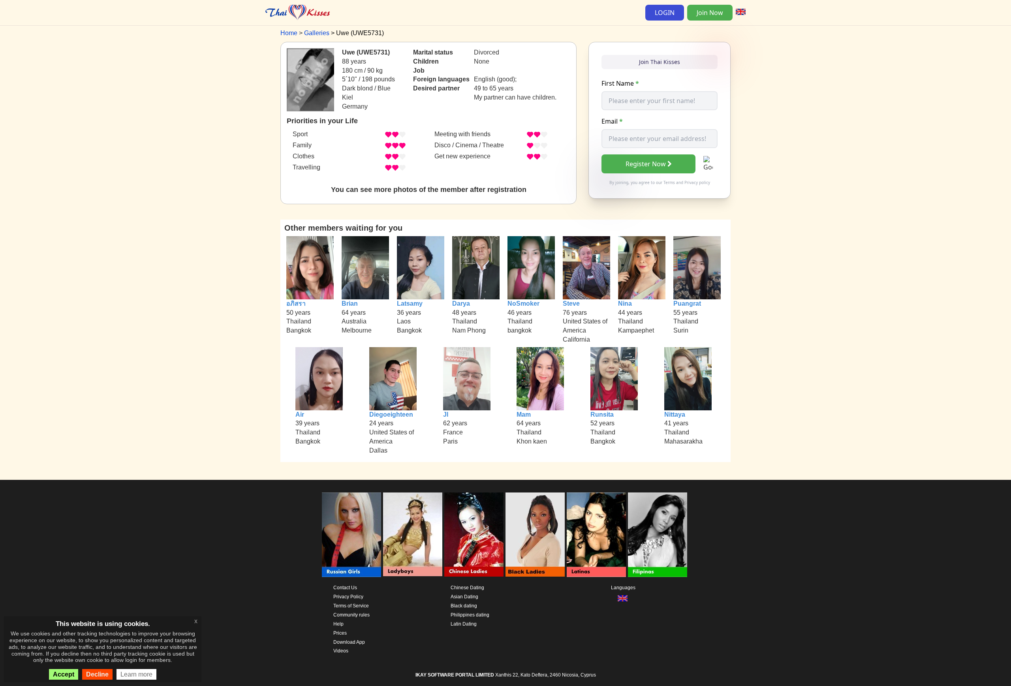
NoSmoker (523, 303)
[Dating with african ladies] (535, 534)
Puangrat (687, 303)
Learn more (136, 674)
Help (338, 624)
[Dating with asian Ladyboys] (412, 534)
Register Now (646, 164)
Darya (461, 303)
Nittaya (674, 414)
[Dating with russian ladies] (351, 534)
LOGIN (665, 12)
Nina (625, 303)
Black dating (464, 606)
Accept (63, 674)
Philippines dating (470, 615)
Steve (571, 303)
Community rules (351, 615)
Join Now (710, 12)
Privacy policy (697, 182)
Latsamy (410, 303)
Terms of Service (351, 606)
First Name (620, 83)
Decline (97, 674)
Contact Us (345, 587)
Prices (340, 633)
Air (299, 414)
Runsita (602, 414)
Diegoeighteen (391, 414)
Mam (524, 414)
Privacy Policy (348, 597)
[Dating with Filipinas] (657, 534)
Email (612, 121)
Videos (340, 651)
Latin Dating (464, 624)
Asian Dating (464, 597)
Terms (669, 182)
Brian (350, 303)
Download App (349, 642)
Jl (445, 414)
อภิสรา (296, 303)
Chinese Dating (467, 587)
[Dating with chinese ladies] (474, 534)
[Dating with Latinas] (596, 534)
